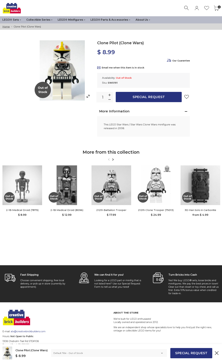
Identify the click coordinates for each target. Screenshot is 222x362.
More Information (114, 111)
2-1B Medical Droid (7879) (22, 210)
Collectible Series (38, 19)
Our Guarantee (181, 60)
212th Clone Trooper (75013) (156, 210)
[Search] (187, 8)
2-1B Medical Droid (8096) (66, 210)
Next (113, 159)
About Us (142, 19)
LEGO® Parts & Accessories (109, 19)
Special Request (149, 97)
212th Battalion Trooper (111, 210)
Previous (109, 159)
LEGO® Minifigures (70, 19)
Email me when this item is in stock (123, 67)
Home (6, 26)
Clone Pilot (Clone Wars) (31, 350)
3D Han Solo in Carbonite (200, 210)
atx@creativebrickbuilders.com (28, 331)
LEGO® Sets (10, 19)
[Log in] (197, 8)
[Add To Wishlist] (187, 97)
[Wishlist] (207, 8)
